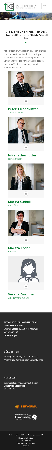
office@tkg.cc (10, 335)
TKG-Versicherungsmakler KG (31, 435)
